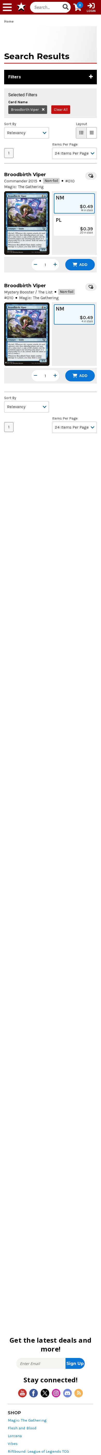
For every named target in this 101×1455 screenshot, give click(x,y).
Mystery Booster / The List (28, 292)
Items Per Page (64, 144)
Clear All (61, 109)
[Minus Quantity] (35, 264)
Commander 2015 (20, 181)
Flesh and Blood (22, 1428)
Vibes (13, 1444)
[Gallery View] (92, 133)
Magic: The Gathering (27, 1420)
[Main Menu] (7, 7)
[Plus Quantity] (55, 264)
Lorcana (15, 1436)
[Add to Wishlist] (91, 176)
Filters (14, 76)
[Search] (66, 7)
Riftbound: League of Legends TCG (38, 1451)
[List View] (81, 133)
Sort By (10, 124)
